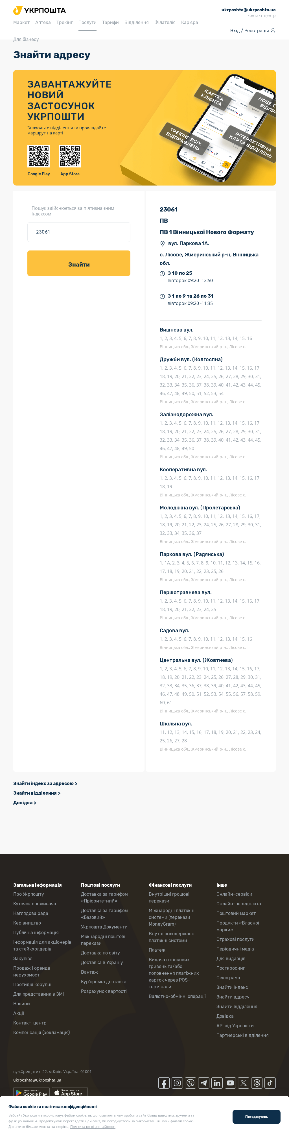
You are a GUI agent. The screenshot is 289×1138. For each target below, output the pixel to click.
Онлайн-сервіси (234, 894)
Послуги (87, 22)
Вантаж (89, 972)
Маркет (21, 22)
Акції (18, 1013)
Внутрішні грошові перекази (169, 897)
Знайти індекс (232, 987)
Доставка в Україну (102, 962)
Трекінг (64, 22)
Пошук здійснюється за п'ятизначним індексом (73, 211)
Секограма (228, 977)
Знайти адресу (232, 997)
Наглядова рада (30, 913)
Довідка (22, 802)
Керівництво (27, 923)
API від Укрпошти (235, 1025)
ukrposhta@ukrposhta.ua (37, 1080)
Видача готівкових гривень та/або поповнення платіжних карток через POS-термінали (174, 973)
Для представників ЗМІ (38, 994)
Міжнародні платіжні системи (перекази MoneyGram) (171, 917)
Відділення (136, 22)
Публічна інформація (36, 932)
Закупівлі (23, 958)
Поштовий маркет (236, 913)
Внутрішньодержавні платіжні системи (172, 937)
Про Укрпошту (28, 894)
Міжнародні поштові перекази (103, 940)
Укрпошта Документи (104, 927)
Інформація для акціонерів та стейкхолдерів (42, 945)
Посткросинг (230, 968)
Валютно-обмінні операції (177, 996)
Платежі (158, 950)
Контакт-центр (30, 1023)
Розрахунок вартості (104, 991)
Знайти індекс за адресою (43, 783)
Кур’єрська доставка (103, 981)
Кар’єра (189, 22)
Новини (21, 1003)
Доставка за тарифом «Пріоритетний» (104, 897)
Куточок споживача (34, 903)
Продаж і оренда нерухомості (31, 971)
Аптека (43, 22)
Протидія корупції (32, 984)
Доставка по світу (100, 953)
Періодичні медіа (235, 949)
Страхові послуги (235, 939)
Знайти (79, 264)
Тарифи (110, 22)
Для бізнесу (26, 39)
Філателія (165, 22)
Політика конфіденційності (92, 1126)
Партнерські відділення (242, 1035)
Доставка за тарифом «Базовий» (104, 914)
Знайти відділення (35, 793)
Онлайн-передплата (238, 903)
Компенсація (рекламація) (41, 1032)
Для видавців (231, 958)
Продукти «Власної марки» (237, 926)
